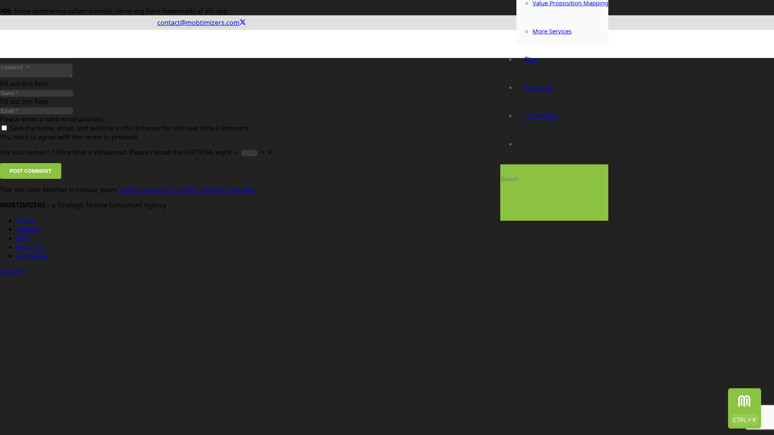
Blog (23, 238)
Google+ (13, 271)
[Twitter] (242, 22)
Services (28, 229)
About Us (30, 246)
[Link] (328, 115)
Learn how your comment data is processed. (188, 189)
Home (25, 220)
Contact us (32, 255)
